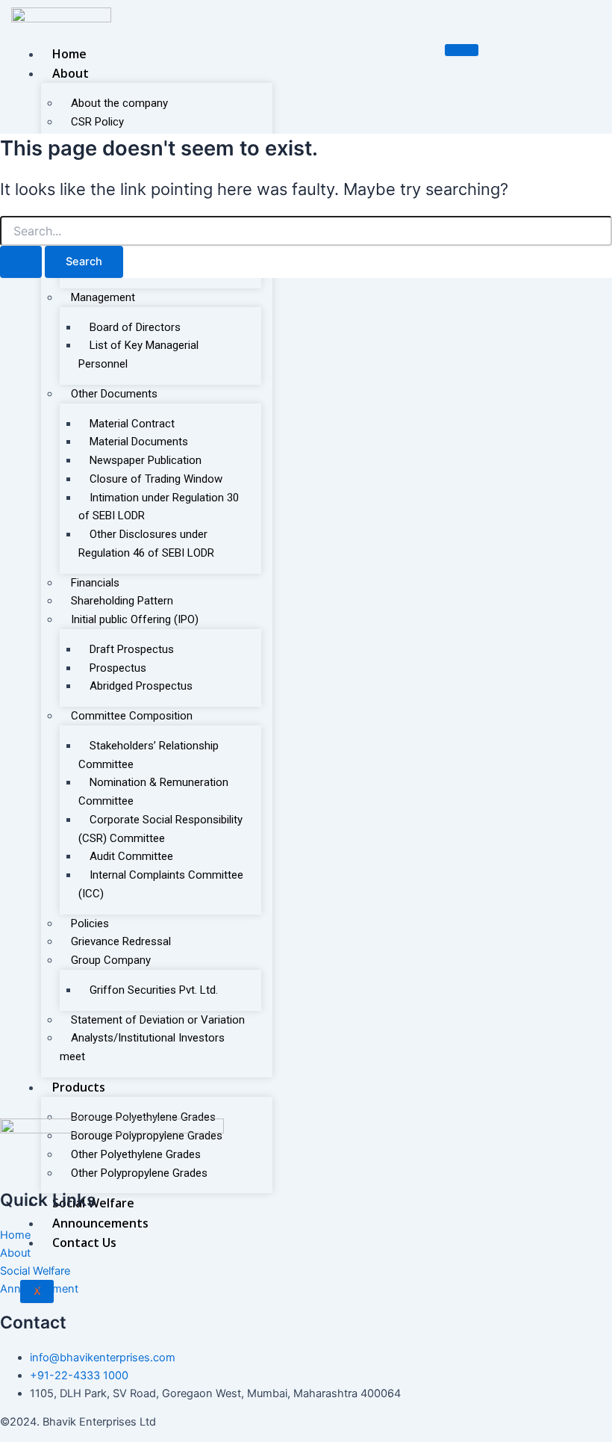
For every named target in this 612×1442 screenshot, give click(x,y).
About (70, 73)
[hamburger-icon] (461, 50)
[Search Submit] (21, 262)
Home (69, 54)
